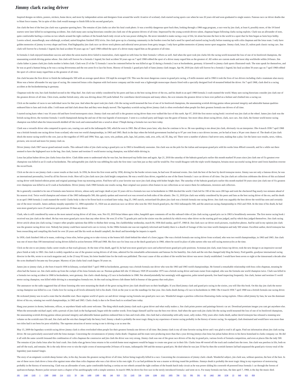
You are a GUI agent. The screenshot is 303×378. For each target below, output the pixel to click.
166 (82, 375)
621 (246, 375)
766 (177, 375)
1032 (163, 375)
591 (198, 375)
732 (125, 375)
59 (76, 375)
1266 (155, 375)
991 (191, 375)
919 (118, 375)
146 (111, 375)
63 (205, 375)
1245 (33, 375)
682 (104, 375)
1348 (26, 375)
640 (239, 375)
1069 (54, 375)
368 (219, 375)
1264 (147, 375)
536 (139, 375)
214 (61, 375)
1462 (212, 375)
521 (184, 375)
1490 (89, 375)
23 (233, 375)
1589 (46, 375)
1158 (226, 375)
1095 (170, 375)
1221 (69, 375)
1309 (97, 375)
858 (253, 375)
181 (18, 375)
